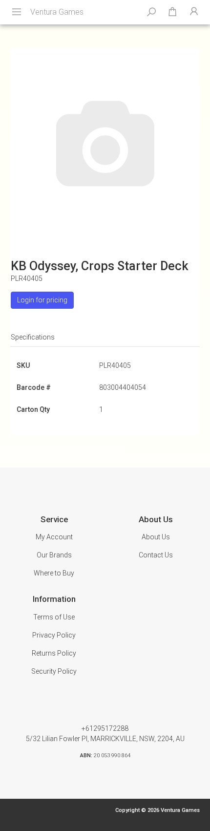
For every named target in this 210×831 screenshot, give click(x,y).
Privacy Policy (54, 635)
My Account (54, 537)
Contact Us (156, 555)
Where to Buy (54, 573)
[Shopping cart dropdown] (172, 12)
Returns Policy (54, 653)
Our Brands (54, 555)
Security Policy (54, 671)
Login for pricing (42, 300)
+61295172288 (105, 728)
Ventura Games (57, 12)
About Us (156, 537)
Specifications (33, 337)
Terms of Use (54, 617)
